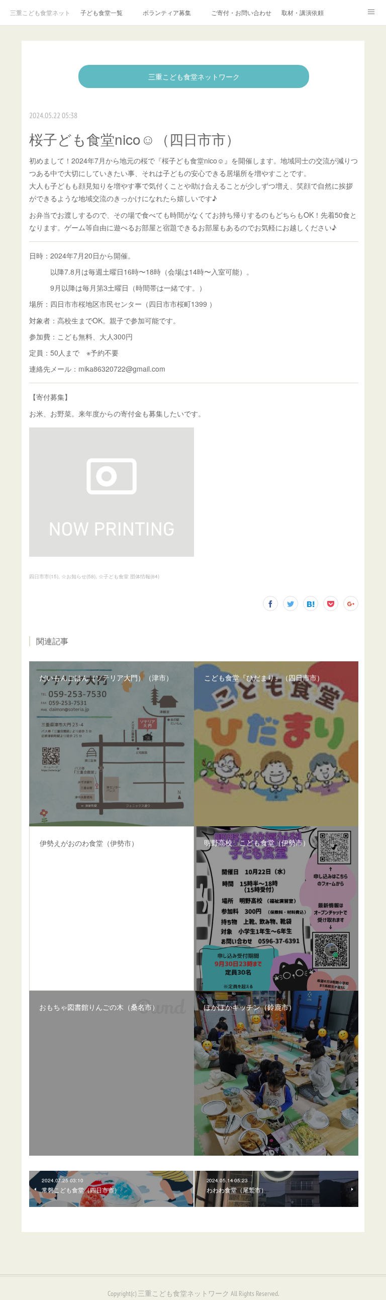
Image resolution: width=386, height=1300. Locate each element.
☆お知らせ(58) (78, 576)
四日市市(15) (43, 576)
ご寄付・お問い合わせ (241, 12)
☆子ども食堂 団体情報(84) (129, 576)
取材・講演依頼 (302, 12)
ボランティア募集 (167, 12)
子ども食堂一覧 (101, 12)
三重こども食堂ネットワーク (40, 12)
